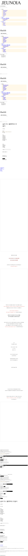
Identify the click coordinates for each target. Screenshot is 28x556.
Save (4, 486)
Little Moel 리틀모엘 (5, 18)
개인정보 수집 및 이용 (3, 453)
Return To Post (2, 493)
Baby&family (5, 10)
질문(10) (1, 170)
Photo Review (2, 458)
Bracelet (4, 13)
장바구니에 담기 (2, 533)
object (4, 20)
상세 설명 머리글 (2, 167)
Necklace (4, 11)
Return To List (2, 486)
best (2, 17)
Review (4, 25)
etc (3, 16)
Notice (4, 22)
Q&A (4, 23)
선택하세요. (4, 135)
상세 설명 (1, 168)
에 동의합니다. (5, 453)
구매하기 (1, 498)
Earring (4, 14)
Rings (4, 12)
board (3, 21)
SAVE (1, 457)
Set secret (1, 485)
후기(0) (1, 169)
